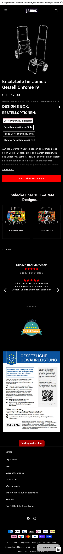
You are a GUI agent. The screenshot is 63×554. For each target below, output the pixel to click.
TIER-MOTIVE (47, 230)
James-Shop (19, 543)
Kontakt (10, 499)
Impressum (11, 459)
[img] (31, 269)
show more (8, 169)
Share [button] (8, 249)
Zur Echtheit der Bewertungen (20, 506)
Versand (36, 547)
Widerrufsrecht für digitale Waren (22, 493)
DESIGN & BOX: (15, 106)
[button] (6, 10)
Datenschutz (12, 479)
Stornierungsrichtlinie (39, 552)
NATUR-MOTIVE (16, 230)
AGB (8, 466)
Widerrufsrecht (13, 486)
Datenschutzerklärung (14, 547)
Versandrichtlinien (15, 473)
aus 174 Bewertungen (31, 273)
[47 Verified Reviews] (31, 341)
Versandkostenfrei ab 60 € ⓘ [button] (49, 101)
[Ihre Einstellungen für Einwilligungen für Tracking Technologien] (58, 549)
